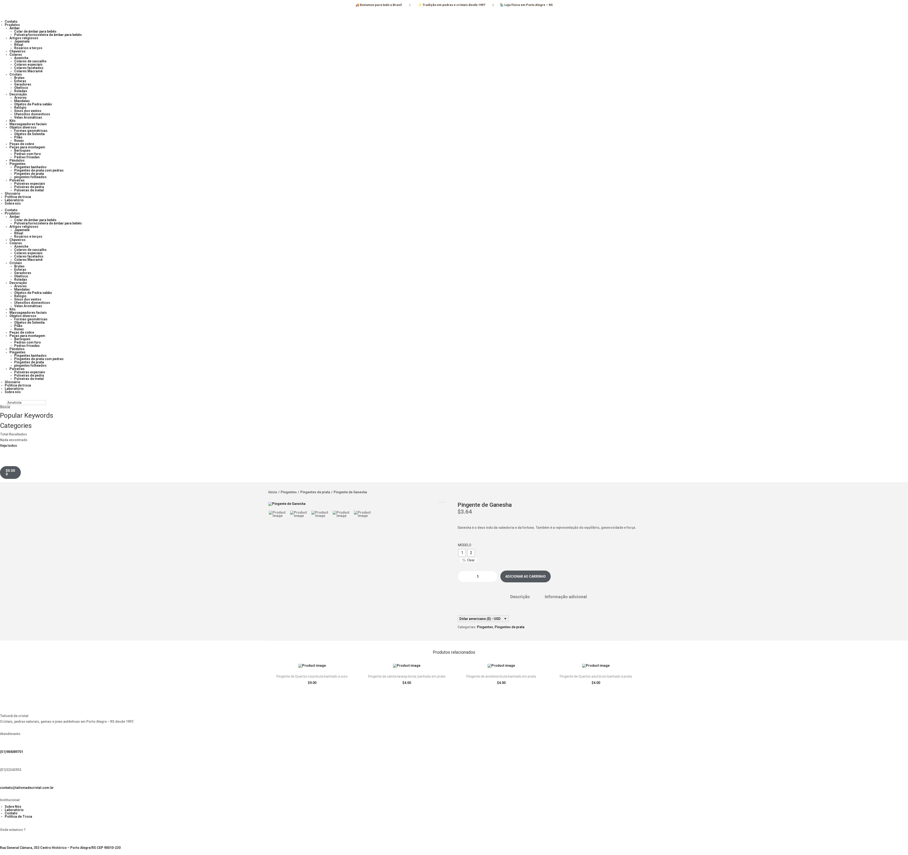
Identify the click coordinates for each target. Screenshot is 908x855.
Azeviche (21, 58)
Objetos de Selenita (29, 134)
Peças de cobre (21, 144)
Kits (12, 121)
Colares (15, 54)
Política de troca (18, 197)
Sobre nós (13, 203)
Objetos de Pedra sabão (33, 104)
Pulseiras (17, 180)
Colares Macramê (28, 71)
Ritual (18, 45)
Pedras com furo (27, 154)
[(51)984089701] (6, 744)
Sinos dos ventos (27, 111)
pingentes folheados (30, 177)
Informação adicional (566, 596)
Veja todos (8, 445)
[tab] (520, 596)
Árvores (20, 97)
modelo (464, 545)
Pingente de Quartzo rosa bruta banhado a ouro (312, 676)
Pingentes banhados (30, 167)
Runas (19, 140)
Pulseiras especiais (29, 183)
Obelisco (21, 88)
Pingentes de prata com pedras (39, 170)
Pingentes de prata (29, 174)
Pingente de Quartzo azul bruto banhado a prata (596, 676)
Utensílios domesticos (32, 114)
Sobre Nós (13, 806)
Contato (11, 21)
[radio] (462, 552)
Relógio (20, 107)
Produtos (12, 25)
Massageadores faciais (28, 124)
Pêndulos (17, 160)
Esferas (20, 81)
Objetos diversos (22, 127)
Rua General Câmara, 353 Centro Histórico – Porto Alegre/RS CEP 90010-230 (60, 848)
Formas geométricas (31, 131)
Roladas (20, 91)
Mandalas (22, 101)
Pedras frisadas (27, 157)
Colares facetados (29, 68)
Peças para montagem (27, 147)
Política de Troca (18, 816)
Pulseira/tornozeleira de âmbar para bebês (48, 35)
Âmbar (14, 28)
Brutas (19, 78)
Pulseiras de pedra (29, 187)
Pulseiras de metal (29, 190)
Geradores (22, 84)
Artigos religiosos (23, 38)
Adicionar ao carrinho (525, 576)
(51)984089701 (11, 752)
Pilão (18, 137)
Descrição (520, 596)
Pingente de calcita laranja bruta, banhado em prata (406, 676)
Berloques (22, 150)
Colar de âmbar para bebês (35, 31)
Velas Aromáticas (28, 117)
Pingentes (17, 164)
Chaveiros (17, 51)
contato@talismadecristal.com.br (27, 788)
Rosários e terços (28, 48)
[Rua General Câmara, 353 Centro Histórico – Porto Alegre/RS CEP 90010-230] (6, 840)
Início (272, 492)
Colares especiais (28, 64)
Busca (5, 407)
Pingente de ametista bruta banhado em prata (501, 676)
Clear (471, 560)
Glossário (12, 193)
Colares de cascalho (30, 61)
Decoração (18, 94)
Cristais (15, 74)
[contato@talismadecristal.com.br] (6, 780)
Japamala (22, 41)
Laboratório (14, 200)
